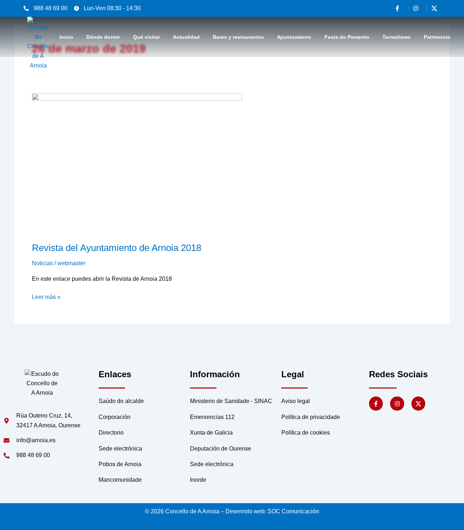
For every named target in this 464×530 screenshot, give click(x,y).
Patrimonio (437, 37)
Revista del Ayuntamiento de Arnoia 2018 (116, 247)
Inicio (66, 37)
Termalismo (396, 37)
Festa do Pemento (346, 37)
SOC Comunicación (293, 511)
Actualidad (186, 37)
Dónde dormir (103, 37)
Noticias (42, 263)
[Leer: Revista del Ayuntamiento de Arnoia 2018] (137, 163)
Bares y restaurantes (238, 37)
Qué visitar (146, 37)
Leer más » (46, 296)
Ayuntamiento (294, 37)
